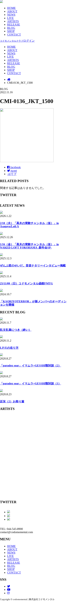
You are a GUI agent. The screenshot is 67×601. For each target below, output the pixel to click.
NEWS (11, 14)
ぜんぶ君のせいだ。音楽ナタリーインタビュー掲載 (33, 265)
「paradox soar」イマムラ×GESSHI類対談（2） (30, 365)
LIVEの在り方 (9, 347)
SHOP (11, 31)
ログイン (17, 40)
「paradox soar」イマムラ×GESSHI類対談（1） (30, 383)
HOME (11, 8)
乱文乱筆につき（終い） (15, 329)
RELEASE (13, 24)
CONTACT (14, 34)
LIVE (10, 18)
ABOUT (12, 11)
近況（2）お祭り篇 (12, 401)
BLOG (11, 27)
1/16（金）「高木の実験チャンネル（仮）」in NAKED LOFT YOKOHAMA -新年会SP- (29, 246)
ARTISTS (13, 21)
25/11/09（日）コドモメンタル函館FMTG (26, 283)
